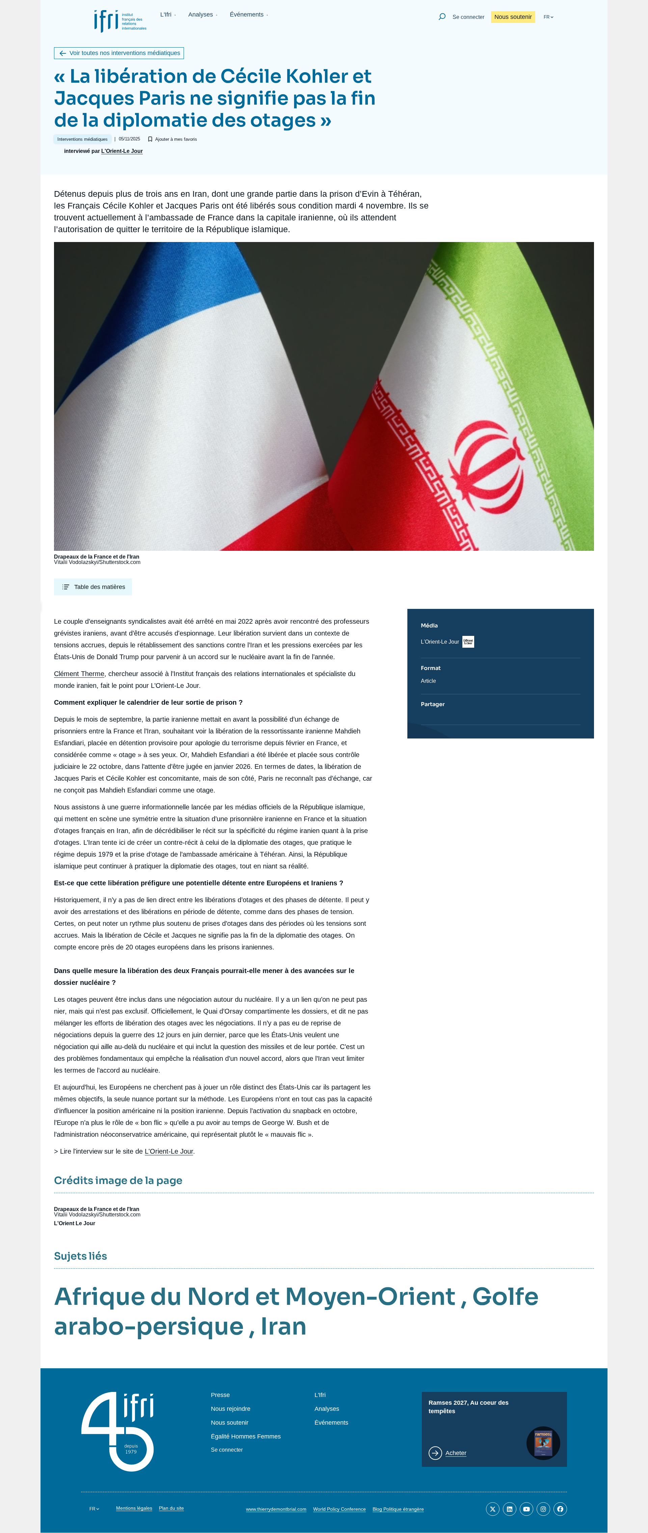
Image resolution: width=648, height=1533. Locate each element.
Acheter (456, 1453)
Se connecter (468, 17)
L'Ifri (165, 14)
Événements (247, 14)
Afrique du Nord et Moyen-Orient (255, 1297)
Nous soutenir (513, 17)
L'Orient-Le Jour (122, 151)
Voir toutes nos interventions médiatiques (125, 53)
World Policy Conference (339, 1509)
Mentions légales (134, 1508)
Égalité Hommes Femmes (246, 1436)
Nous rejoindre (230, 1409)
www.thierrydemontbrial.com (276, 1509)
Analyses (200, 14)
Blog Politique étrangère (398, 1509)
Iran (283, 1326)
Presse (220, 1395)
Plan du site (171, 1508)
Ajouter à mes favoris (176, 139)
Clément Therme (79, 673)
